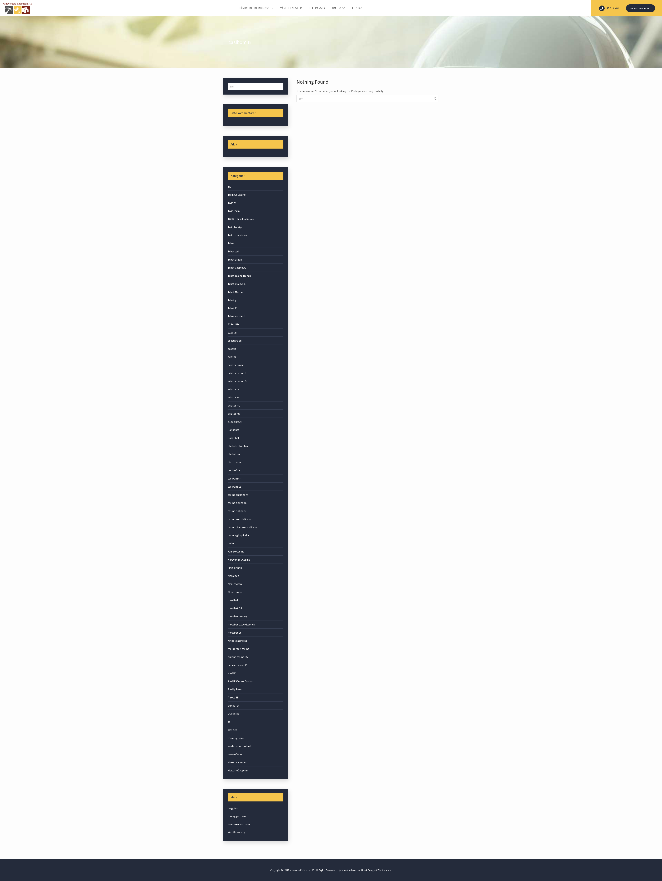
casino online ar (237, 511)
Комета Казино (237, 762)
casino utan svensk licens (242, 527)
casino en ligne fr (238, 494)
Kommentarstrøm (239, 824)
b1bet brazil (235, 421)
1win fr (232, 202)
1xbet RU (233, 308)
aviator (232, 357)
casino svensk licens (239, 519)
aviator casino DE (238, 373)
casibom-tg (235, 486)
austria (232, 348)
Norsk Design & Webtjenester (376, 870)
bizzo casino (235, 462)
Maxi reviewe (235, 584)
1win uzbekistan (237, 235)
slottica (232, 730)
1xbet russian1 (236, 316)
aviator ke (233, 397)
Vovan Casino (235, 754)
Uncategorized (236, 738)
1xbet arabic (235, 259)
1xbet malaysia (236, 284)
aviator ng (234, 413)
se (229, 721)
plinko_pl (233, 705)
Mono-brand (235, 592)
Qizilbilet (233, 713)
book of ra (234, 470)
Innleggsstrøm (237, 816)
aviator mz (234, 405)
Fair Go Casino (236, 551)
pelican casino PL (238, 665)
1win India (234, 211)
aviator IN (233, 389)
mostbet (233, 600)
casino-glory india (238, 535)
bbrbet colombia (238, 446)
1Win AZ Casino (237, 194)
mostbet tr (234, 632)
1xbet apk (233, 251)
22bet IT (233, 332)
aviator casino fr (237, 381)
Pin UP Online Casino (240, 681)
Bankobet (233, 430)
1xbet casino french (239, 275)
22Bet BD (233, 324)
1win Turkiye (235, 227)
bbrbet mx (234, 454)
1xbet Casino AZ (237, 267)
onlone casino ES (238, 657)
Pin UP (232, 673)
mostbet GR (235, 608)
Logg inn (233, 808)
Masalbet (233, 575)
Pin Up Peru (235, 689)
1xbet (231, 243)
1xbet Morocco (236, 292)
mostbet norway (237, 616)
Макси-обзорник (238, 770)
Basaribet (233, 438)
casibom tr (234, 478)
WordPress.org (236, 832)
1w (229, 186)
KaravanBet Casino (239, 559)
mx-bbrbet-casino (238, 648)
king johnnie (235, 567)
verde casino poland (239, 746)
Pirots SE (233, 697)
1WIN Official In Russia (241, 219)
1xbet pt (233, 300)
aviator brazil (236, 365)
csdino (231, 543)
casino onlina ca (237, 503)
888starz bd (235, 340)
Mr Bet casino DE (238, 640)
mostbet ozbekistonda (241, 624)
